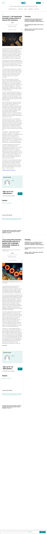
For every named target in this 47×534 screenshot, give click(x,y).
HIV (2, 237)
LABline (12, 22)
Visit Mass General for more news (8, 170)
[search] (4, 3)
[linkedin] (10, 29)
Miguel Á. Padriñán (14, 33)
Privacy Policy (30, 531)
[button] (3, 3)
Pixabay (20, 33)
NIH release (4, 345)
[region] (23, 532)
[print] (21, 29)
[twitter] (12, 29)
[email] (15, 29)
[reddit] (13, 29)
